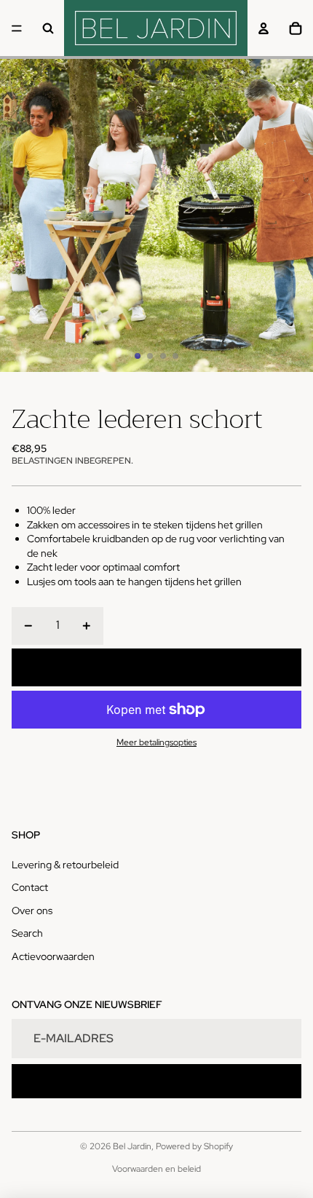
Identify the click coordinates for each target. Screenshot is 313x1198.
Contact (30, 887)
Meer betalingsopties (156, 742)
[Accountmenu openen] (263, 28)
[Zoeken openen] (48, 28)
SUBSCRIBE (157, 1080)
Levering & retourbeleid (65, 864)
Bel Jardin (132, 1146)
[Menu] (16, 28)
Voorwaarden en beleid (156, 1169)
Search (27, 933)
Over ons (32, 910)
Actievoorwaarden (53, 956)
